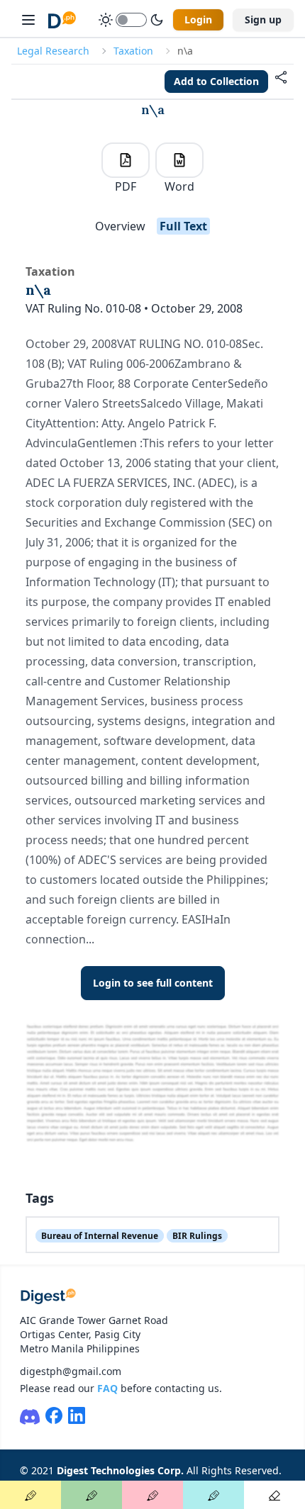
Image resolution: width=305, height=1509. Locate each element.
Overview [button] (120, 226)
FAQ (107, 1388)
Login (198, 19)
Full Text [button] (183, 226)
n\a (153, 109)
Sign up (263, 19)
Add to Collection (216, 81)
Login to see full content (153, 982)
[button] (281, 81)
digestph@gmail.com (70, 1371)
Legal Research (53, 50)
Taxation (133, 50)
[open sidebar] (28, 20)
